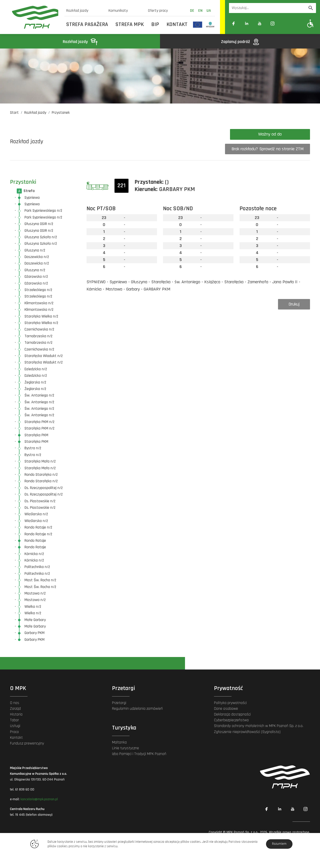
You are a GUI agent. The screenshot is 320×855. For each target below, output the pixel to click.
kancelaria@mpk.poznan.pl (39, 799)
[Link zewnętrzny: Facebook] (233, 23)
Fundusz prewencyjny (27, 743)
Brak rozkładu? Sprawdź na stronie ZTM (268, 149)
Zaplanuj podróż (236, 41)
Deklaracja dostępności (232, 714)
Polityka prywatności (230, 703)
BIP (155, 24)
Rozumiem (279, 844)
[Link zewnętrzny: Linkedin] (246, 23)
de (192, 10)
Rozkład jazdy (77, 10)
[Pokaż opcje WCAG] (310, 23)
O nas (14, 703)
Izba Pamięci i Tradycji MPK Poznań (139, 753)
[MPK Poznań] (35, 17)
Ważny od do (270, 134)
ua (208, 10)
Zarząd (15, 708)
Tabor (14, 720)
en (200, 10)
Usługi (15, 725)
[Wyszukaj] (311, 8)
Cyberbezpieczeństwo (231, 720)
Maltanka (119, 742)
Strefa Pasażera (87, 24)
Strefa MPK (130, 24)
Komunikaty (118, 10)
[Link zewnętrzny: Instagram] (272, 23)
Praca (14, 731)
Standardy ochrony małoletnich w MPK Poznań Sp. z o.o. (258, 725)
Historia (16, 714)
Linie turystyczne (125, 748)
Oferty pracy (158, 10)
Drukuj (294, 304)
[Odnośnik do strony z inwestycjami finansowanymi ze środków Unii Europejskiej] (197, 24)
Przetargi (119, 703)
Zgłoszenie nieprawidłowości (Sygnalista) (247, 731)
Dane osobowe (226, 708)
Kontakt (177, 24)
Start (14, 112)
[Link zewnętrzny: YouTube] (259, 23)
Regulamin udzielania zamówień (137, 708)
